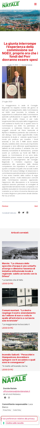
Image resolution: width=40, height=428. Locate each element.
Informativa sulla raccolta (13, 423)
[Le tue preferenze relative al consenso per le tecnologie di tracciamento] (4, 423)
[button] (19, 212)
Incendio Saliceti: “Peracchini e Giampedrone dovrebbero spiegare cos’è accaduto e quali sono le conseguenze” (18, 358)
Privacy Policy (7, 410)
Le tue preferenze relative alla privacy (18, 418)
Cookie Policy (17, 410)
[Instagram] (9, 398)
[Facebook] (5, 398)
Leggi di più (7, 283)
